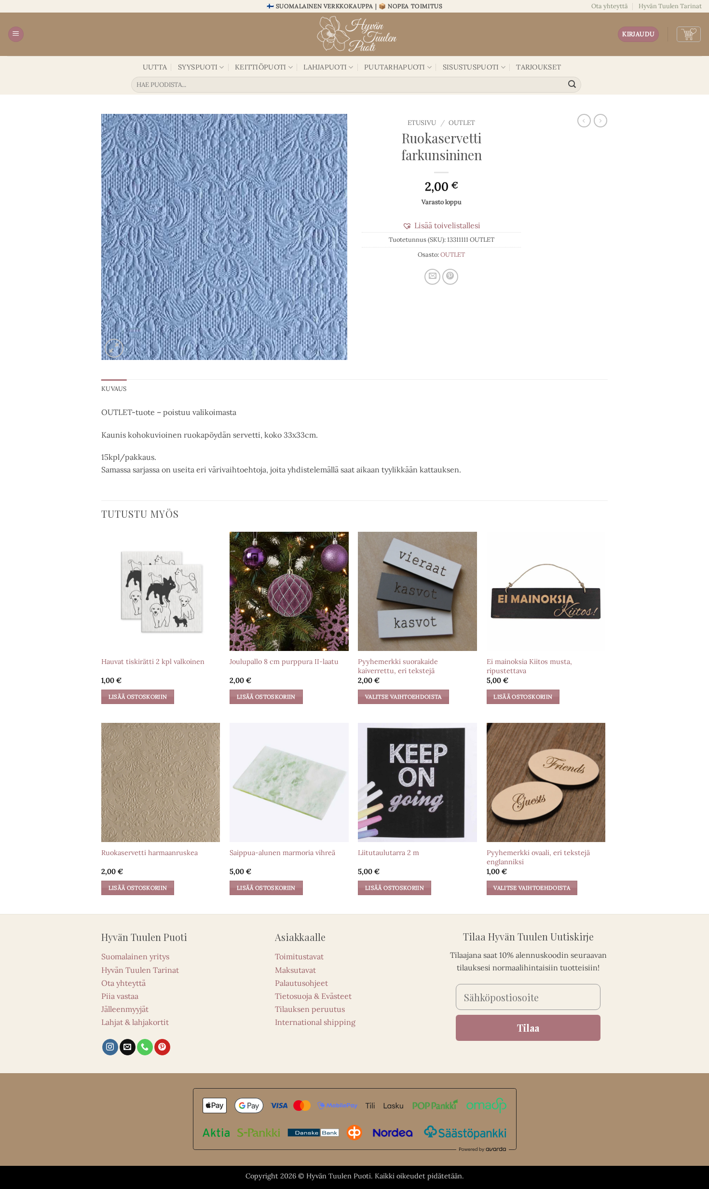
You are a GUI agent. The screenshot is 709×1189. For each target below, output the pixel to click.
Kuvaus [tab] (114, 389)
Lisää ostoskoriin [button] (138, 696)
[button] (16, 34)
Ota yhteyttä (609, 6)
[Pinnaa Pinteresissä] (450, 277)
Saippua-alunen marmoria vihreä (282, 852)
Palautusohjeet (301, 983)
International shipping (315, 1022)
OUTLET (462, 122)
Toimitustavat (299, 956)
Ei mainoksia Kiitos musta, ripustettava (529, 666)
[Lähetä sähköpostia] (128, 1047)
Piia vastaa (119, 996)
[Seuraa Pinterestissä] (162, 1047)
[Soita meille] (145, 1047)
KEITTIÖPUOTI (260, 67)
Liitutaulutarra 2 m (388, 852)
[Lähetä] (572, 85)
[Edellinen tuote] (600, 120)
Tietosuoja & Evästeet (313, 996)
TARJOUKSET (538, 67)
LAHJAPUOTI (325, 67)
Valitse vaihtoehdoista (403, 696)
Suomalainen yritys (135, 956)
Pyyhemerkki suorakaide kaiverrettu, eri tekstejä (398, 666)
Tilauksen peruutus (310, 1009)
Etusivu (422, 122)
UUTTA (155, 67)
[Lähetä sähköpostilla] (432, 277)
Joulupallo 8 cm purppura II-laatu (284, 661)
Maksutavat (295, 970)
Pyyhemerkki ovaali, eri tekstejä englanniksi (538, 857)
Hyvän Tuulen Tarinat (670, 6)
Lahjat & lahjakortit (135, 1022)
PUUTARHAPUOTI (394, 67)
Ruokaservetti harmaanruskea (149, 852)
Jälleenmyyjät (125, 1009)
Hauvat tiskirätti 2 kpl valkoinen (153, 661)
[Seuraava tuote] (584, 120)
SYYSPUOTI (198, 67)
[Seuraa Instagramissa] (110, 1047)
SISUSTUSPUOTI (471, 67)
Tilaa (528, 1027)
